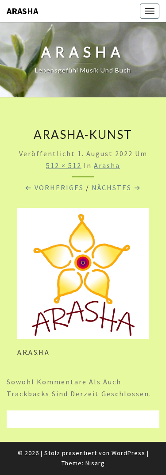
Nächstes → (116, 187)
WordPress (128, 453)
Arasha (107, 165)
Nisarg (95, 463)
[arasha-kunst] (83, 276)
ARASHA (22, 10)
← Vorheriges (54, 187)
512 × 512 (63, 165)
